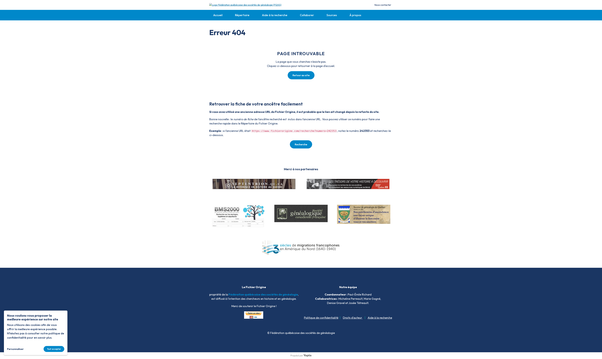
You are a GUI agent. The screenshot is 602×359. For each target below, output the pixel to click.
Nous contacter (382, 4)
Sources (332, 15)
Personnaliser (15, 349)
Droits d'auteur (353, 317)
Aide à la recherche (274, 15)
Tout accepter (54, 349)
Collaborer (307, 15)
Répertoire (242, 15)
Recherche (301, 144)
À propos (355, 15)
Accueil (217, 15)
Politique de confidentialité (321, 317)
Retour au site (301, 75)
